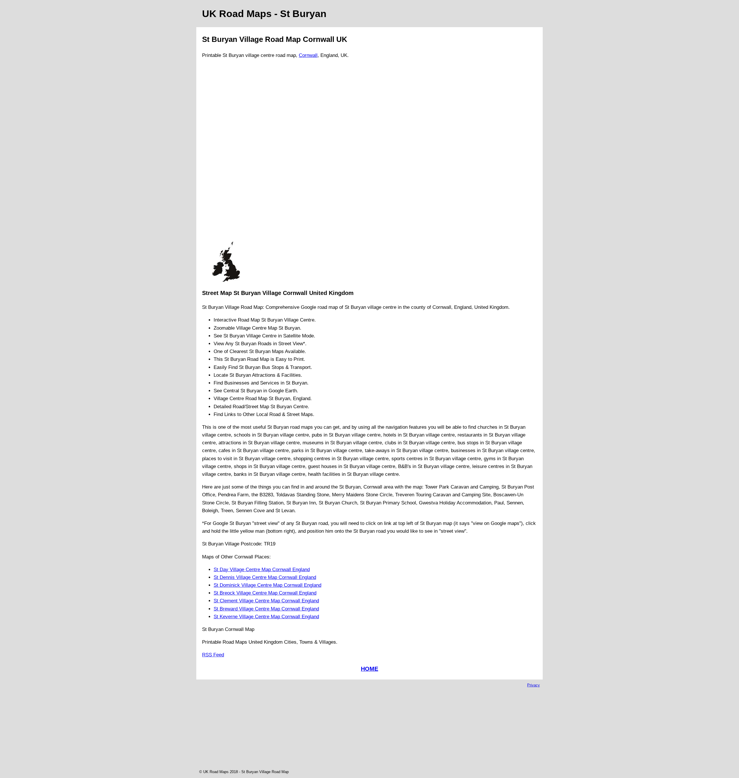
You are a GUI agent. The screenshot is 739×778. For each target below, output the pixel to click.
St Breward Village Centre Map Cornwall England (266, 609)
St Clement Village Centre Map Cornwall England (266, 601)
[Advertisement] (226, 152)
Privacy (533, 685)
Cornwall (308, 55)
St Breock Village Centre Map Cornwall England (265, 593)
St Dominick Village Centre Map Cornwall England (267, 585)
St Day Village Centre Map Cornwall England (262, 569)
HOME (369, 669)
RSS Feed (213, 655)
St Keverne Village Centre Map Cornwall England (266, 616)
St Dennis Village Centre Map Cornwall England (265, 577)
